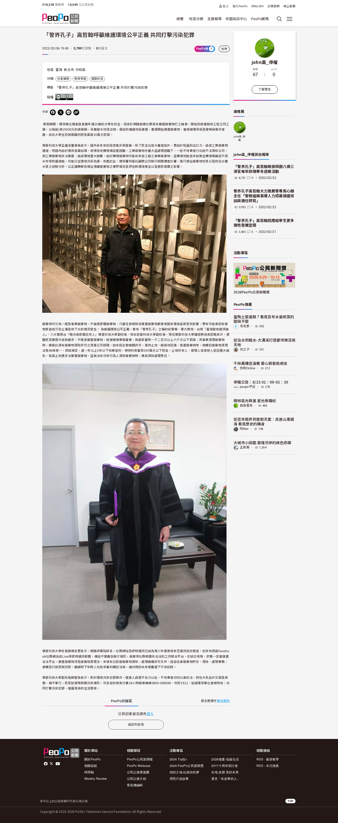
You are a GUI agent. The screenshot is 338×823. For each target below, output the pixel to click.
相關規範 (90, 765)
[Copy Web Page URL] (76, 112)
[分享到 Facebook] (53, 112)
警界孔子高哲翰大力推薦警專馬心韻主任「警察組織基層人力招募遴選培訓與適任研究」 (264, 196)
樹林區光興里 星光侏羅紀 (255, 400)
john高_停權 (265, 62)
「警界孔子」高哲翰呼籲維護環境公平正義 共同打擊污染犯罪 (101, 88)
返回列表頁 (136, 724)
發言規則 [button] (223, 701)
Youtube (58, 764)
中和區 (81, 70)
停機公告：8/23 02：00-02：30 (261, 382)
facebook (46, 764)
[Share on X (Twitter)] (61, 112)
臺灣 (59, 70)
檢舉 (224, 48)
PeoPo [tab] (121, 701)
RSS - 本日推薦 (267, 765)
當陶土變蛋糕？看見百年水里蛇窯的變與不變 (264, 319)
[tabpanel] (136, 714)
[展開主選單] (289, 19)
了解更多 (264, 89)
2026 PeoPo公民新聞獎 (187, 765)
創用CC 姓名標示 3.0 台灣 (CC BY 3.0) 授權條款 (65, 97)
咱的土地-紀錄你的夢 (185, 772)
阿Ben (244, 429)
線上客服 (289, 6)
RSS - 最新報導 (267, 759)
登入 (226, 6)
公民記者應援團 (138, 772)
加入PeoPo (240, 6)
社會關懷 (63, 79)
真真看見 (246, 405)
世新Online (247, 368)
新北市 (69, 70)
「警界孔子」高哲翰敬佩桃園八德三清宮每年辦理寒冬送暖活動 (264, 169)
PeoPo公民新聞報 (140, 759)
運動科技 (97, 79)
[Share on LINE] (68, 112)
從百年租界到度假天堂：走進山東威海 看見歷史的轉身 (264, 421)
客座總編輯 (135, 785)
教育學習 (80, 79)
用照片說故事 (179, 778)
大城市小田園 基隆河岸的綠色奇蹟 (262, 442)
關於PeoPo (92, 759)
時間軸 (89, 772)
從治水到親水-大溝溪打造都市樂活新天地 (265, 342)
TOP (290, 801)
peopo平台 (247, 387)
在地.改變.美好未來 (225, 772)
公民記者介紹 (136, 778)
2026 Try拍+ (178, 759)
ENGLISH (258, 6)
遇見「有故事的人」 (225, 778)
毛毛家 (244, 326)
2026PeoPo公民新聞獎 (252, 292)
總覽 (180, 19)
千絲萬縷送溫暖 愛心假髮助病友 (260, 363)
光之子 (244, 349)
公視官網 (273, 6)
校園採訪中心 (236, 19)
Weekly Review (95, 778)
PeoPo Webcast (138, 765)
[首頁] (60, 19)
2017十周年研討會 (224, 765)
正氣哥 (244, 447)
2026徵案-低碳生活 (225, 759)
